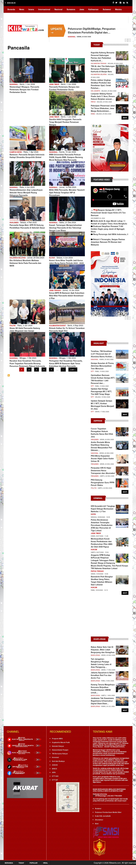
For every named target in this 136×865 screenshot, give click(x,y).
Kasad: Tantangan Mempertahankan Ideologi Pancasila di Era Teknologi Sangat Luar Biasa (65, 228)
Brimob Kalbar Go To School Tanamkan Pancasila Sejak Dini (67, 329)
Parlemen (14, 222)
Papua (10, 14)
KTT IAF (55, 780)
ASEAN (55, 765)
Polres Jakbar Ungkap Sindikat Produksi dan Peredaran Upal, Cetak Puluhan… (101, 84)
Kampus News (16, 152)
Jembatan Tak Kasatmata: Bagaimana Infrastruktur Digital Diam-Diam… (102, 701)
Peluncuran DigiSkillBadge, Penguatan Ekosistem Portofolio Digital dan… (91, 30)
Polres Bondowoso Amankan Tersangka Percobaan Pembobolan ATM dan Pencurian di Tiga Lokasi (101, 525)
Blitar (52, 257)
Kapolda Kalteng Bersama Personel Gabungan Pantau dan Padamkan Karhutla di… (102, 56)
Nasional (58, 9)
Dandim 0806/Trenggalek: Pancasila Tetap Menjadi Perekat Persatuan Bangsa (65, 122)
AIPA (54, 772)
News (21, 9)
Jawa (81, 9)
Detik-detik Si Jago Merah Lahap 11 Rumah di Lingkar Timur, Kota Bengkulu (109, 222)
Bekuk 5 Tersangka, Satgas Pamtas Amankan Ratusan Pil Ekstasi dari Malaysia (108, 242)
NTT (92, 371)
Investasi (55, 757)
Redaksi (98, 808)
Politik (13, 325)
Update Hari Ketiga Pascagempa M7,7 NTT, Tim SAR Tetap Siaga (101, 391)
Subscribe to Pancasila (9, 375)
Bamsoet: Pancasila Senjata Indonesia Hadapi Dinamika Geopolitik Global (27, 155)
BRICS (54, 768)
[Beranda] (26, 27)
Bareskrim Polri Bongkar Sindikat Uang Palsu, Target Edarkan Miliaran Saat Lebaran (102, 580)
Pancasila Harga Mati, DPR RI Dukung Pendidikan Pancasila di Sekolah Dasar (27, 226)
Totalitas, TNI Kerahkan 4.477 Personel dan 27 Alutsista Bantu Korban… (102, 354)
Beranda (11, 9)
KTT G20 (55, 776)
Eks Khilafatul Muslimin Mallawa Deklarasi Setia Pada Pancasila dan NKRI (25, 263)
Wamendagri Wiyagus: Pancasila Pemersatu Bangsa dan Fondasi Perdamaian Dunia (24, 89)
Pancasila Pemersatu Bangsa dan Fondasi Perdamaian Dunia (64, 88)
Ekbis (93, 114)
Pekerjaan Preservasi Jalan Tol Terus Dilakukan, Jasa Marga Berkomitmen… (103, 108)
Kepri (93, 514)
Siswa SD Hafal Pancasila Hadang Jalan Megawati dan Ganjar (25, 329)
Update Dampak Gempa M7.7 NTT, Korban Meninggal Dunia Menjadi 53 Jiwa (102, 404)
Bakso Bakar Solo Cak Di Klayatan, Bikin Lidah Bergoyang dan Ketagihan (103, 650)
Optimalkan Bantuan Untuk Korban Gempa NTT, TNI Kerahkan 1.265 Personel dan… (103, 379)
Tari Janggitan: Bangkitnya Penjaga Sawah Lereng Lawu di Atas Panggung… (101, 663)
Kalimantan (93, 9)
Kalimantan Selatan (99, 74)
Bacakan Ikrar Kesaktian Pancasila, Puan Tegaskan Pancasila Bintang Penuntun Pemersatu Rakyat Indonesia (27, 363)
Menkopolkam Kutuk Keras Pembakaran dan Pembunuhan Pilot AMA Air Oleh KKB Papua (101, 542)
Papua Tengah (97, 571)
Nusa (19, 14)
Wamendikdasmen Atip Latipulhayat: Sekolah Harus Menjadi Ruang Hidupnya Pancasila (26, 192)
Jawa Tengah (55, 290)
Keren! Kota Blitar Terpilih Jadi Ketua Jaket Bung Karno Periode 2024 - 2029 (66, 261)
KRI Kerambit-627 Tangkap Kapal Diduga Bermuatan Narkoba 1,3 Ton (103, 509)
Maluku (118, 9)
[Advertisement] (109, 330)
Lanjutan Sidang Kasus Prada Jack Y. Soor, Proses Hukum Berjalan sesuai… (103, 96)
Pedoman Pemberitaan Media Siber (108, 812)
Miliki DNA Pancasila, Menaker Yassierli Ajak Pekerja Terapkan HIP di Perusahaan (67, 192)
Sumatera (71, 9)
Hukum (94, 549)
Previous (126, 40)
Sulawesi (107, 9)
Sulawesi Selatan (18, 257)
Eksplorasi (95, 655)
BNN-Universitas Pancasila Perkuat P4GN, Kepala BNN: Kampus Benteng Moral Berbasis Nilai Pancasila (66, 157)
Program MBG (57, 738)
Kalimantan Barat (57, 325)
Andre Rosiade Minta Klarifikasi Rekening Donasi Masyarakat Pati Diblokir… (101, 446)
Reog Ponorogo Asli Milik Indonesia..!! (110, 234)
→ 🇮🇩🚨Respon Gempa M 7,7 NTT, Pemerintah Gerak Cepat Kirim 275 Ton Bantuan (108, 213)
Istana (31, 9)
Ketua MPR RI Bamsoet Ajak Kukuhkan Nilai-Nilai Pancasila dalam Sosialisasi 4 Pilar (66, 296)
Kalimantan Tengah (98, 63)
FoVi (28, 14)
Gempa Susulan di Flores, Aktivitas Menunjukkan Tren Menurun (102, 366)
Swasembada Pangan (60, 750)
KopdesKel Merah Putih (61, 742)
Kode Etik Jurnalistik (103, 816)
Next (129, 40)
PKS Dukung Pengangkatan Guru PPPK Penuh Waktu (102, 482)
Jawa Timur (54, 84)
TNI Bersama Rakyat (60, 753)
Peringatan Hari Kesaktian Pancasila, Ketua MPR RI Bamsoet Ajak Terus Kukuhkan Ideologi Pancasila (65, 363)
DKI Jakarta (95, 91)
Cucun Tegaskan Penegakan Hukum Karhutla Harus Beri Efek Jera (102, 432)
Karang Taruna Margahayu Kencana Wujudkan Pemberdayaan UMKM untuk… (103, 688)
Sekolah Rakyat (58, 746)
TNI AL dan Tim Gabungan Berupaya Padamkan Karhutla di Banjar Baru (103, 69)
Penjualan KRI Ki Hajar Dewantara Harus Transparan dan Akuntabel (103, 470)
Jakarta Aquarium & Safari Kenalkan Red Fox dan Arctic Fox (102, 675)
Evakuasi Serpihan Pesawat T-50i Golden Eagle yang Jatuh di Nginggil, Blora (108, 229)
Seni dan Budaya (58, 761)
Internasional (44, 9)
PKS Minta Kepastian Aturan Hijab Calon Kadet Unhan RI (102, 458)
